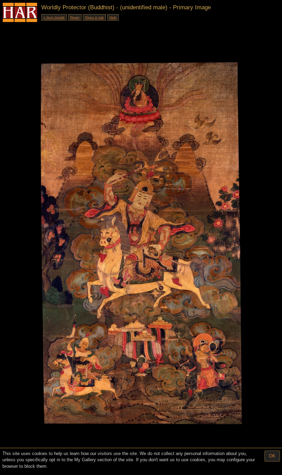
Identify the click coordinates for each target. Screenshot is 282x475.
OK (272, 455)
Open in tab (94, 17)
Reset (74, 17)
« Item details (54, 17)
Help (113, 17)
